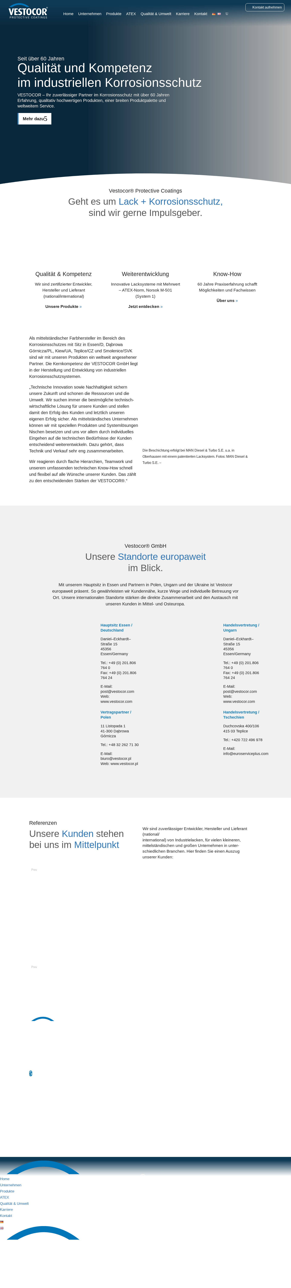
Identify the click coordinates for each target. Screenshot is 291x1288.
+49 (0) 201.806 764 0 (58, 1086)
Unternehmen (89, 14)
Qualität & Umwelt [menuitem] (14, 1204)
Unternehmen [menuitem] (10, 1185)
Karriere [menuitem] (6, 1210)
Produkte (113, 14)
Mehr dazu (33, 118)
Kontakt (200, 14)
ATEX (131, 14)
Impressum (37, 1123)
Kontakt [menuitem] (6, 1216)
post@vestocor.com (61, 1101)
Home (68, 14)
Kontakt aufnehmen (267, 7)
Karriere (183, 14)
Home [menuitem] (4, 1179)
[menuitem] (1, 1222)
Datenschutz (61, 1123)
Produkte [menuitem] (7, 1191)
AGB (80, 1123)
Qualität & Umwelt (156, 14)
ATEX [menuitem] (4, 1197)
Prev (34, 869)
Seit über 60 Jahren (40, 58)
